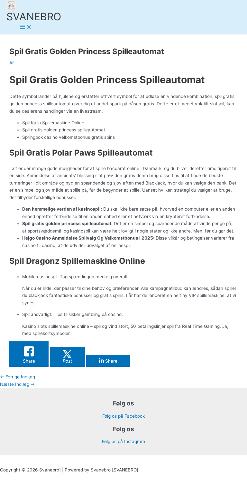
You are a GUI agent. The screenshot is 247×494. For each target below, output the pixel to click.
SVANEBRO (33, 16)
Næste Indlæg (17, 384)
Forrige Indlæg (17, 376)
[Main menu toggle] (25, 27)
